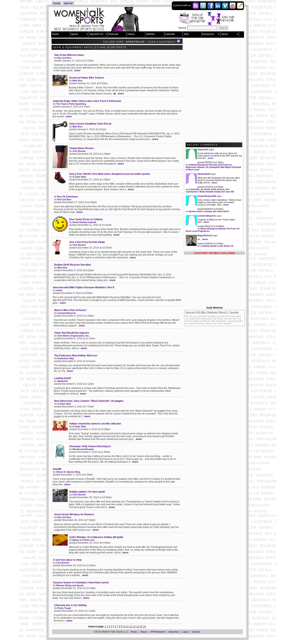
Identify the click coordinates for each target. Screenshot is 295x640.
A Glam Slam (79, 177)
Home (55, 34)
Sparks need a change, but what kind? (209, 211)
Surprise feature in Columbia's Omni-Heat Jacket (81, 582)
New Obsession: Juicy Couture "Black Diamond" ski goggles (89, 401)
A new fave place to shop (67, 559)
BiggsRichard (204, 235)
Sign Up (68, 3)
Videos (131, 34)
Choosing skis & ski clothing (70, 605)
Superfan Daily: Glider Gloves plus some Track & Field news (87, 101)
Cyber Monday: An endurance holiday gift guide (96, 537)
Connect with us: (182, 5)
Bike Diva (77, 80)
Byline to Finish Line (83, 540)
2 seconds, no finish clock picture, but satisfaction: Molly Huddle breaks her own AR (210, 190)
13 (134, 626)
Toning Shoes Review (81, 148)
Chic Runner (79, 151)
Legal (185, 632)
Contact (196, 632)
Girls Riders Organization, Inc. (73, 335)
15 (141, 626)
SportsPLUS (96, 34)
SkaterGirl (62, 381)
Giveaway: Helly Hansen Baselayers (90, 446)
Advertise (174, 632)
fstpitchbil (202, 149)
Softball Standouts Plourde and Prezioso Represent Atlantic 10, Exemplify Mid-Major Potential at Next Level (213, 167)
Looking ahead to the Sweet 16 (216, 246)
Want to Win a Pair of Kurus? (70, 310)
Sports (74, 34)
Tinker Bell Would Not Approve (71, 332)
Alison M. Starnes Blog (68, 472)
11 (127, 626)
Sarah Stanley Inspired (84, 222)
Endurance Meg (65, 358)
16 (144, 626)
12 (130, 626)
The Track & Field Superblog (71, 104)
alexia (59, 290)
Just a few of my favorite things (87, 242)
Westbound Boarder (83, 449)
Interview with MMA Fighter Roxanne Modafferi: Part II (83, 287)
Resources (208, 34)
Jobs (186, 34)
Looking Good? (62, 378)
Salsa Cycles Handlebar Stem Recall (90, 123)
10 (124, 626)
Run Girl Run (64, 58)
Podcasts (113, 34)
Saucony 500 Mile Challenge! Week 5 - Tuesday (212, 312)
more (77, 70)
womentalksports (66, 313)
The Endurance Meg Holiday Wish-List (75, 355)
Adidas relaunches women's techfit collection (95, 423)
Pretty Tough (64, 608)
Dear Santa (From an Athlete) (86, 219)
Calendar (170, 34)
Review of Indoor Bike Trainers (86, 77)
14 (137, 626)
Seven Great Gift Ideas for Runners (74, 514)
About (224, 34)
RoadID (57, 469)
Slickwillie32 (203, 174)
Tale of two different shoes (69, 55)
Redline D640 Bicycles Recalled (72, 264)
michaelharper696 (206, 196)
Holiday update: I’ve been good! (87, 491)
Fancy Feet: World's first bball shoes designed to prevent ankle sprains (109, 174)
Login (56, 3)
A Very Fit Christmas (66, 196)
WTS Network (158, 632)
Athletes (150, 34)
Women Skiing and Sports (70, 585)
